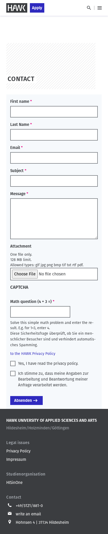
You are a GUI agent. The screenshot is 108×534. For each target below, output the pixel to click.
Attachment (20, 246)
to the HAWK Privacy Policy (32, 353)
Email (15, 147)
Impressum (16, 459)
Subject (17, 170)
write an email (28, 514)
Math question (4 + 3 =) (31, 301)
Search (88, 8)
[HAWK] (16, 8)
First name (19, 101)
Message (17, 193)
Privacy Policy (18, 451)
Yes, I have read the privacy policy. (48, 363)
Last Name (19, 124)
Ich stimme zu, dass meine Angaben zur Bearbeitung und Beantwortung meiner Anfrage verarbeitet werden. (53, 379)
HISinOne (14, 482)
